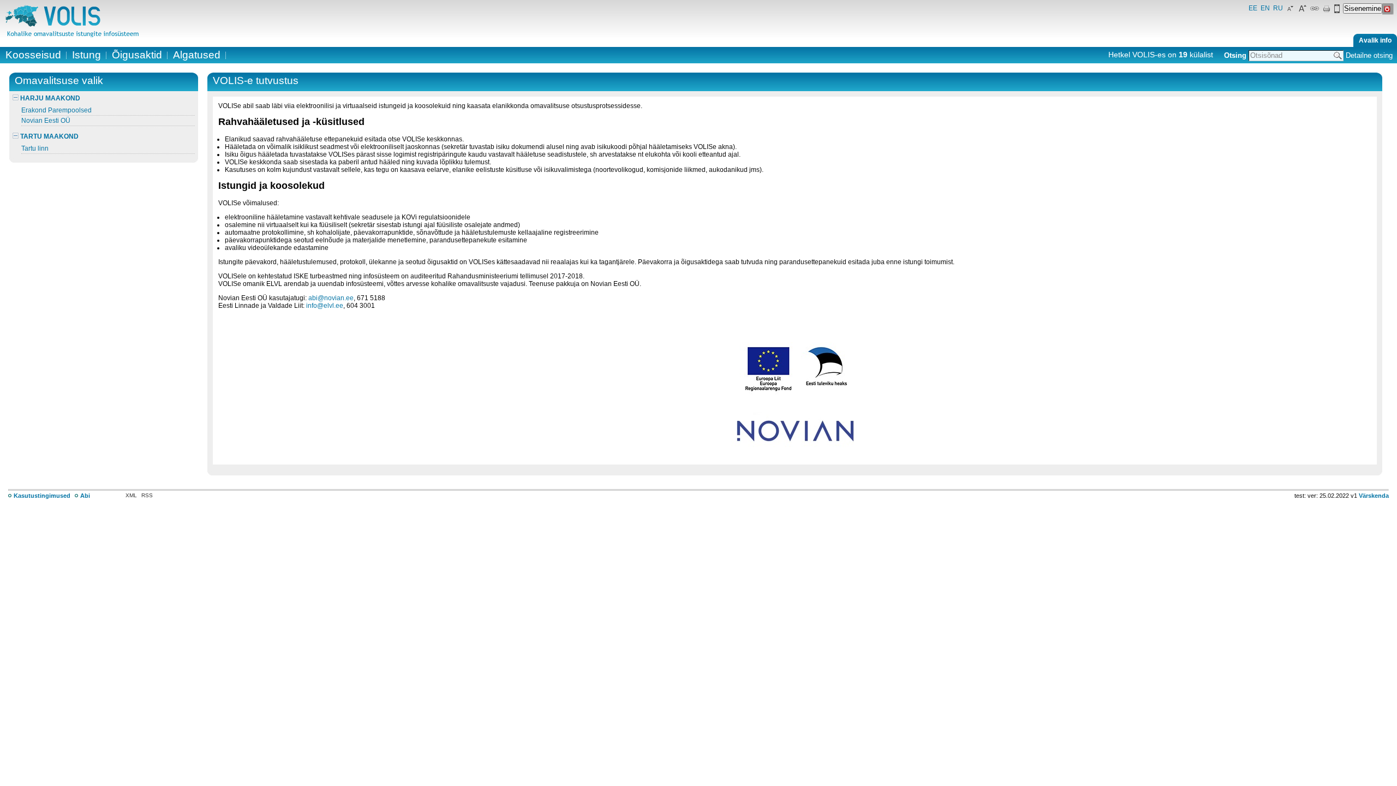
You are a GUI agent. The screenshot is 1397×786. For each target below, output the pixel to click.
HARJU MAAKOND (49, 98)
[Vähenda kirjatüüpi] (1290, 11)
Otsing (1235, 55)
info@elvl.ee (324, 305)
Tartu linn (35, 148)
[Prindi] (1326, 11)
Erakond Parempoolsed (56, 110)
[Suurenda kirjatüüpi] (1302, 11)
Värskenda (1374, 495)
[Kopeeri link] (1314, 11)
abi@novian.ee (331, 298)
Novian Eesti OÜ (45, 120)
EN (1265, 8)
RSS (147, 495)
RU (1278, 8)
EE (1253, 8)
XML (131, 495)
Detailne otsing (1369, 55)
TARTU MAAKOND (49, 136)
